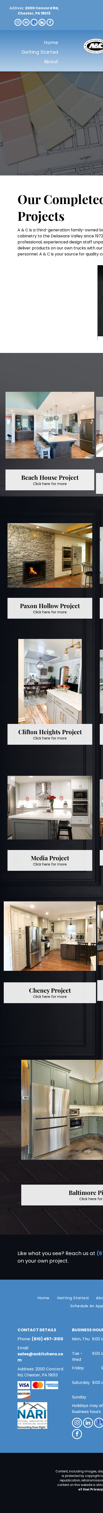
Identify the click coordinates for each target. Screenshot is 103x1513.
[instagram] (18, 23)
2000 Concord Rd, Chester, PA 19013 (38, 11)
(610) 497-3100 (47, 1339)
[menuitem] (51, 42)
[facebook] (50, 23)
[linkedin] (26, 23)
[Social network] (42, 23)
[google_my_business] (34, 23)
